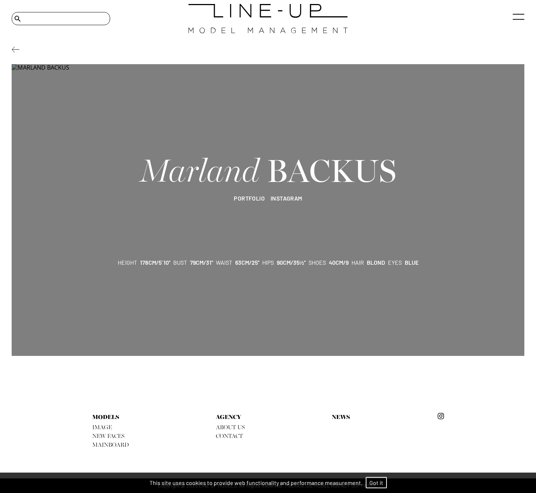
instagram (286, 198)
